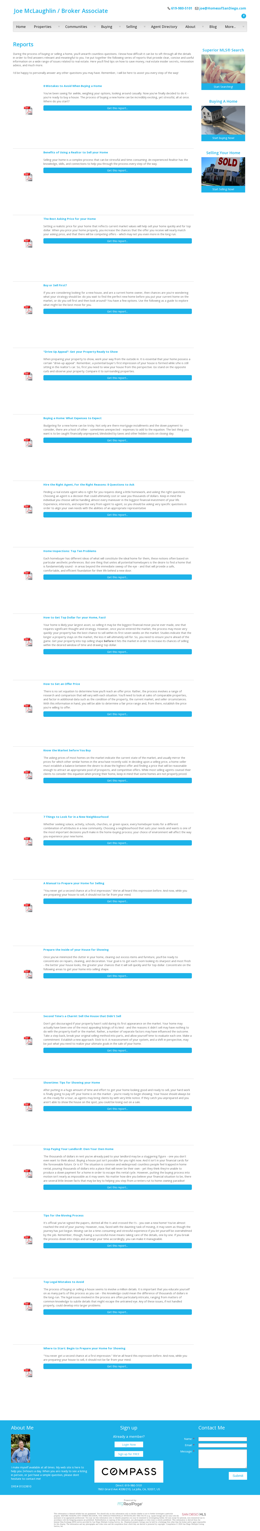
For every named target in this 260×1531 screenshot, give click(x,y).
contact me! (33, 1479)
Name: (188, 1439)
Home (21, 26)
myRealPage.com (130, 1504)
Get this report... (117, 108)
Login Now (129, 1444)
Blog (213, 26)
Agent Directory (164, 26)
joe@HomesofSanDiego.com (222, 8)
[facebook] (243, 15)
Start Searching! (223, 86)
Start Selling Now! (223, 189)
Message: (186, 1451)
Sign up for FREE (129, 1454)
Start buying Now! (223, 138)
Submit (238, 1476)
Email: (189, 1445)
